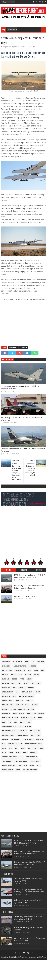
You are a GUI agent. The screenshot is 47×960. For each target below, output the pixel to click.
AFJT (10, 748)
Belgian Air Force (9, 696)
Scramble (30, 688)
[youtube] (39, 2)
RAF (42, 670)
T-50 (3, 744)
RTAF (38, 765)
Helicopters (7, 670)
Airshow (40, 662)
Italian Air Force (19, 666)
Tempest (33, 752)
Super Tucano (22, 735)
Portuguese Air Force (33, 744)
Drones (5, 739)
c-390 (4, 748)
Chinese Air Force (15, 744)
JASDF (22, 722)
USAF (27, 662)
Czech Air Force (8, 735)
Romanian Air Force (10, 718)
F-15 (19, 683)
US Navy (5, 675)
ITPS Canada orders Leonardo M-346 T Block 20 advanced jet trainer (20, 387)
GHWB (11, 752)
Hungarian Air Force (35, 713)
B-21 (16, 748)
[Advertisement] (23, 21)
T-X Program (35, 731)
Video (29, 679)
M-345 (21, 688)
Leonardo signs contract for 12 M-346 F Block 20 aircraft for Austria (23, 450)
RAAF (40, 718)
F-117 (4, 752)
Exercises (6, 666)
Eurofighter (20, 670)
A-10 (17, 692)
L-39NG (34, 705)
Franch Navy (34, 761)
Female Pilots (18, 713)
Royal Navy (23, 731)
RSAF (23, 748)
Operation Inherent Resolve (22, 709)
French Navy (27, 739)
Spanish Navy (31, 757)
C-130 (38, 735)
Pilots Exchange (8, 731)
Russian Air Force (28, 718)
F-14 (21, 757)
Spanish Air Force (9, 688)
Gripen (28, 675)
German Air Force (22, 705)
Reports (33, 666)
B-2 (32, 735)
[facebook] (33, 2)
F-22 (38, 683)
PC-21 (29, 722)
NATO (22, 679)
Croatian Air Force (9, 757)
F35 (33, 662)
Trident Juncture (30, 770)
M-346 (36, 670)
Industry (23, 347)
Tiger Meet (15, 739)
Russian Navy (7, 770)
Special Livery (7, 692)
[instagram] (42, 2)
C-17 (35, 748)
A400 (15, 722)
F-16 (29, 670)
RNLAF (37, 692)
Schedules (6, 713)
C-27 (32, 683)
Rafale (36, 675)
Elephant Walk (21, 761)
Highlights (13, 347)
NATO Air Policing (9, 679)
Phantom (39, 739)
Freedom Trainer (8, 765)
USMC (26, 683)
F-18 (20, 675)
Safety (13, 675)
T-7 (10, 722)
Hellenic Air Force (26, 696)
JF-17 (18, 752)
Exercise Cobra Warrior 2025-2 (26, 596)
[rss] (45, 2)
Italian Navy (27, 692)
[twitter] (36, 2)
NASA (32, 765)
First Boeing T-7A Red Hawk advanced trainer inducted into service (22, 419)
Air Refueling (7, 700)
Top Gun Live (7, 761)
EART (41, 748)
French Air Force (8, 683)
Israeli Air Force (9, 726)
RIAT (4, 722)
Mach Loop (23, 765)
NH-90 (25, 752)
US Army (5, 709)
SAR (29, 748)
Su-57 (18, 770)
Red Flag (29, 700)
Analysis (19, 700)
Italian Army (7, 705)
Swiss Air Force (25, 726)
